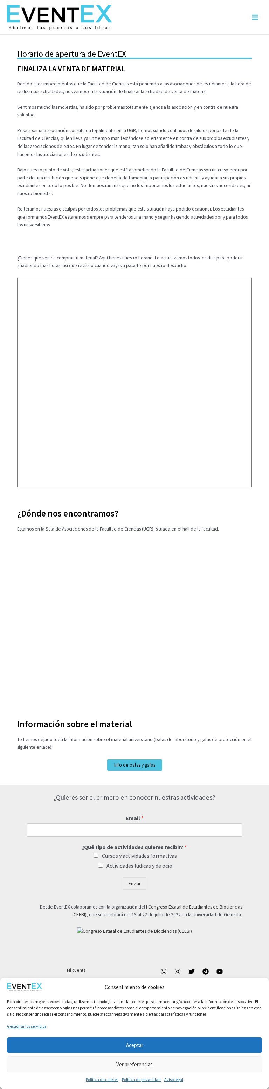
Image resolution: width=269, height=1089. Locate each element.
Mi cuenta (76, 970)
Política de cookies (102, 1079)
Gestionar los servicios (26, 1026)
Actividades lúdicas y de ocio (139, 865)
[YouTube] (220, 971)
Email (135, 817)
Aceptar (134, 1045)
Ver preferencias (134, 1064)
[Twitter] (191, 971)
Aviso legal (173, 1079)
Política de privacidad (141, 1079)
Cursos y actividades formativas (139, 855)
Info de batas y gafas (134, 765)
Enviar (134, 884)
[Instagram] (177, 971)
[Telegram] (206, 971)
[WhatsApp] (163, 971)
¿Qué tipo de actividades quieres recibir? (134, 847)
